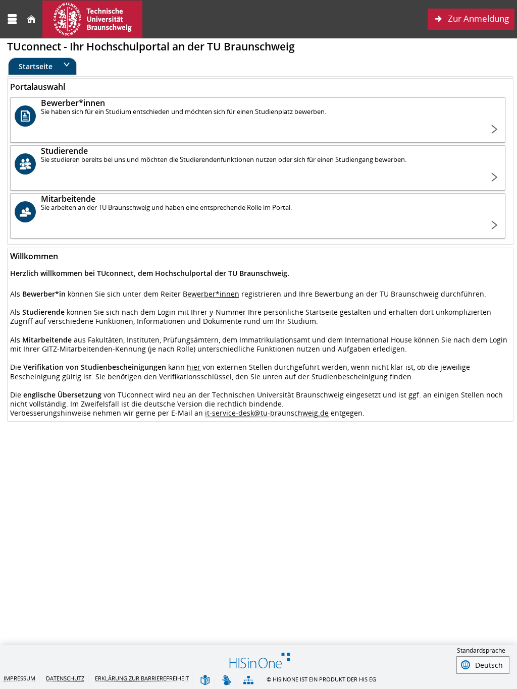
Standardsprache (481, 650)
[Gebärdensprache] (227, 680)
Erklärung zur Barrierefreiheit (142, 678)
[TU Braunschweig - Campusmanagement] (92, 19)
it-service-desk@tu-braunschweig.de (267, 413)
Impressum (19, 678)
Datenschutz (65, 678)
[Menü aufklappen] (12, 19)
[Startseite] (31, 19)
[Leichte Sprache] (205, 680)
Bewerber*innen (211, 294)
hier (193, 367)
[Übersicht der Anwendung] (248, 680)
